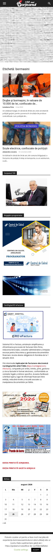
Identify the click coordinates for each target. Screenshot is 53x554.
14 (35, 504)
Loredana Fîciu (8, 107)
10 (6, 504)
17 (6, 509)
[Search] (49, 3)
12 (22, 504)
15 (41, 504)
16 (47, 504)
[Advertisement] (26, 34)
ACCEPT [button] (36, 550)
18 (13, 509)
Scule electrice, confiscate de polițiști (25, 148)
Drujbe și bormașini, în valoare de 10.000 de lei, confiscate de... (22, 102)
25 (13, 514)
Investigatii (7, 144)
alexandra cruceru (10, 152)
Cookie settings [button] (21, 549)
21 (35, 509)
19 (22, 509)
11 (13, 504)
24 (6, 514)
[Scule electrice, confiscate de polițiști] (26, 133)
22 (41, 509)
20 (29, 509)
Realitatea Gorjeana (9, 96)
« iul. (4, 523)
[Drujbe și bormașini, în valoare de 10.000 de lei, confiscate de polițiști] (26, 85)
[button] (4, 3)
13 (29, 504)
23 (47, 509)
